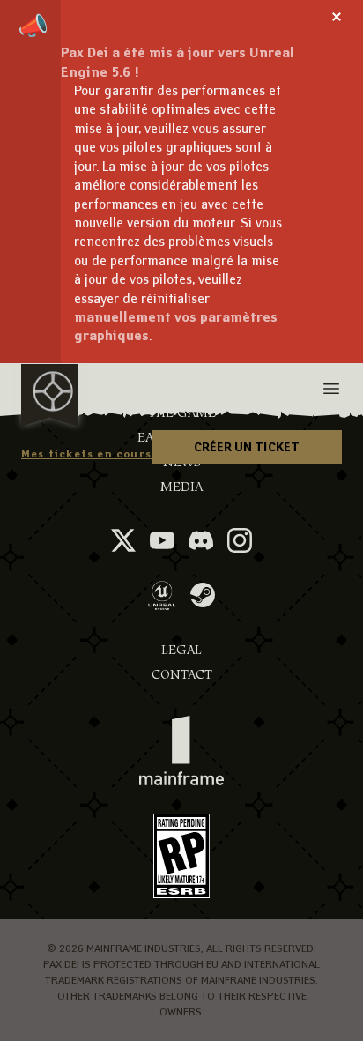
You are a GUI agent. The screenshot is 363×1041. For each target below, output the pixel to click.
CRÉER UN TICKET (247, 447)
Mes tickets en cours (86, 454)
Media (181, 487)
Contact (182, 674)
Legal (181, 650)
